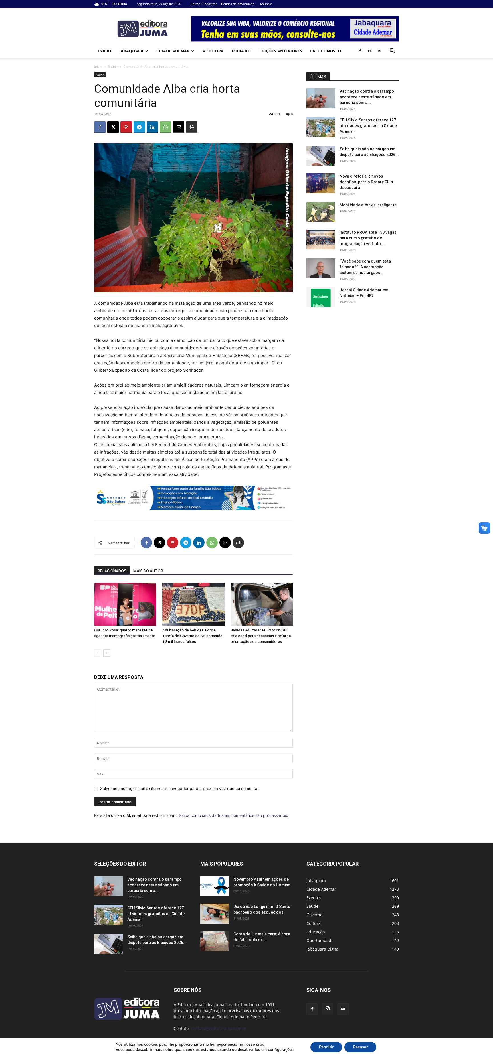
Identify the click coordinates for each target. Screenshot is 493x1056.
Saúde (113, 66)
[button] (392, 51)
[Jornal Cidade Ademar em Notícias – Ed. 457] (320, 297)
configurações (281, 1049)
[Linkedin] (152, 127)
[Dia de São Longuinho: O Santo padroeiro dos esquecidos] (214, 914)
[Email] (178, 127)
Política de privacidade (237, 4)
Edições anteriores (280, 51)
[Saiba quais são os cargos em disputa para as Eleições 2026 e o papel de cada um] (320, 156)
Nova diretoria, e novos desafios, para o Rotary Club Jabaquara (366, 182)
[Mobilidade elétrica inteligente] (320, 212)
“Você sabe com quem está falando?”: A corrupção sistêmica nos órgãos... (365, 267)
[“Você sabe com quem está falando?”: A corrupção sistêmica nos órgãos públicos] (320, 268)
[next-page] (106, 653)
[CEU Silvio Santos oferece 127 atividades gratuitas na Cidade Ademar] (320, 127)
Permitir (326, 1047)
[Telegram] (139, 127)
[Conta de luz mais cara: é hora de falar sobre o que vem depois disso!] (214, 941)
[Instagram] (369, 51)
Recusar (360, 1047)
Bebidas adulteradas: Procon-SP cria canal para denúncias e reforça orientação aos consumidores (261, 636)
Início (104, 51)
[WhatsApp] (165, 127)
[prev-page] (97, 653)
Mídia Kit (241, 51)
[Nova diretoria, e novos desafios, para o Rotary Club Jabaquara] (320, 183)
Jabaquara (131, 51)
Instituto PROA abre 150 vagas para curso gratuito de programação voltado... (368, 238)
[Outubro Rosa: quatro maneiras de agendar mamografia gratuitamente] (125, 604)
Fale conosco (325, 51)
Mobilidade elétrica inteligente (368, 205)
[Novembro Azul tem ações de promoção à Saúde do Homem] (214, 886)
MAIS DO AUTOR (148, 571)
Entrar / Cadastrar (204, 4)
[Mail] (379, 51)
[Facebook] (360, 51)
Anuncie (266, 4)
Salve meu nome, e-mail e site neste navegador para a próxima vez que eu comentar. (180, 788)
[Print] (191, 127)
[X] (113, 127)
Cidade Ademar (172, 51)
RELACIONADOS (112, 571)
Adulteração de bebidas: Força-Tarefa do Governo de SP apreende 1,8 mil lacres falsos (192, 636)
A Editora (213, 51)
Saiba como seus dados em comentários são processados (233, 815)
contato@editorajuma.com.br (219, 1028)
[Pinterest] (126, 127)
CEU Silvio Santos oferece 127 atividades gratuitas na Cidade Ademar (368, 126)
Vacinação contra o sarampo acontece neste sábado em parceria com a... (367, 97)
